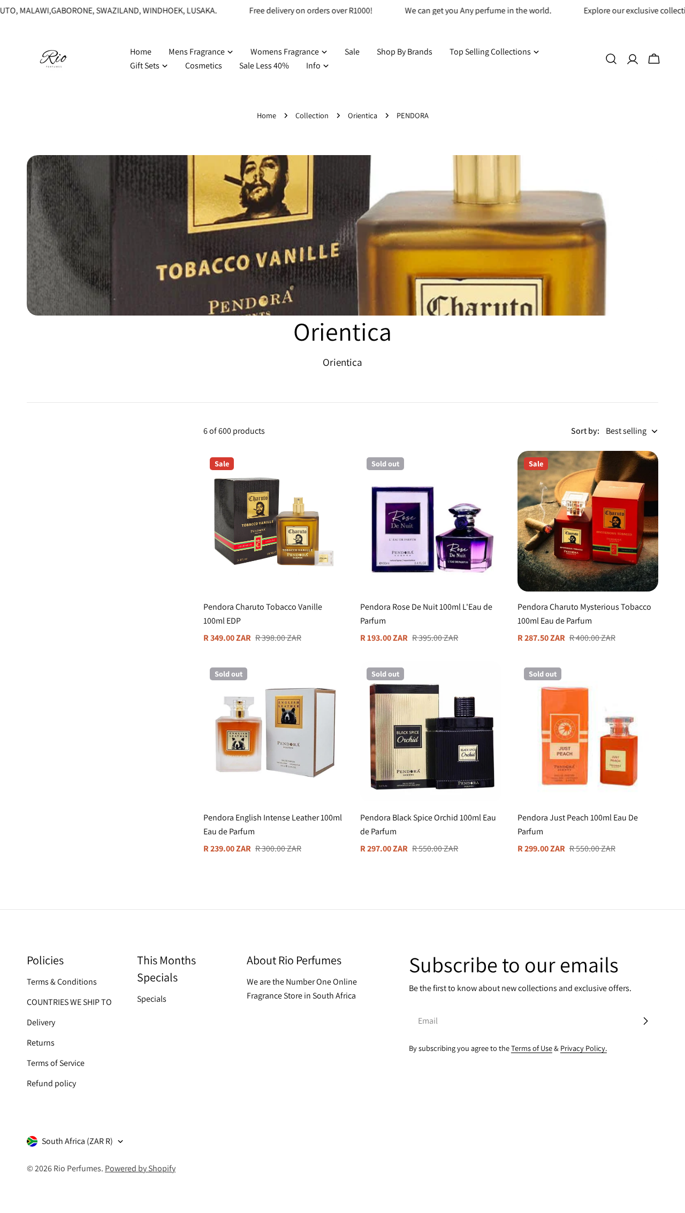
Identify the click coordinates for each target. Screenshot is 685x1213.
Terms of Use (531, 1048)
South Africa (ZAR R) (77, 1141)
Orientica (362, 115)
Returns (41, 1042)
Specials (151, 998)
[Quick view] (328, 474)
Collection (312, 115)
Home (266, 115)
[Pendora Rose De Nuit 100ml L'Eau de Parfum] (430, 521)
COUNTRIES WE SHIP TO (69, 1002)
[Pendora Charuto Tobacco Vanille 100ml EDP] (273, 521)
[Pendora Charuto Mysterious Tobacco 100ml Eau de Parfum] (587, 521)
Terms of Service (56, 1063)
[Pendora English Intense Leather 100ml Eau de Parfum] (273, 731)
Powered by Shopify (140, 1168)
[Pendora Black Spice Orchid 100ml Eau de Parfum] (430, 731)
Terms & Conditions (62, 981)
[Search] (611, 59)
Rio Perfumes (77, 1168)
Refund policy (51, 1083)
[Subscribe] (645, 1021)
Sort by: (585, 430)
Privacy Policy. (583, 1048)
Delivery (41, 1022)
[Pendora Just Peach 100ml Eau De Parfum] (587, 731)
